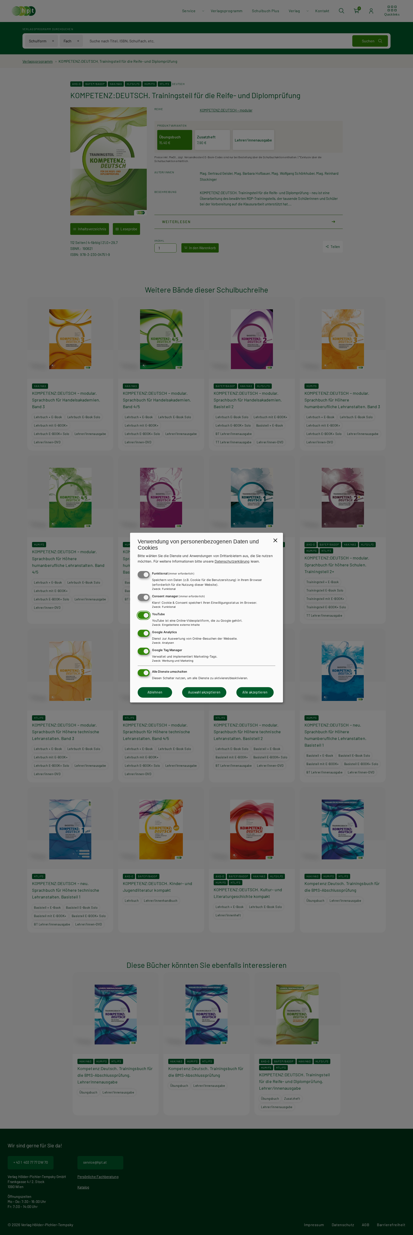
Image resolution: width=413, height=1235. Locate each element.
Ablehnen (155, 692)
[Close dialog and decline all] (275, 540)
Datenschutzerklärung (232, 561)
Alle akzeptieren (255, 692)
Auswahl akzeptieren (204, 692)
